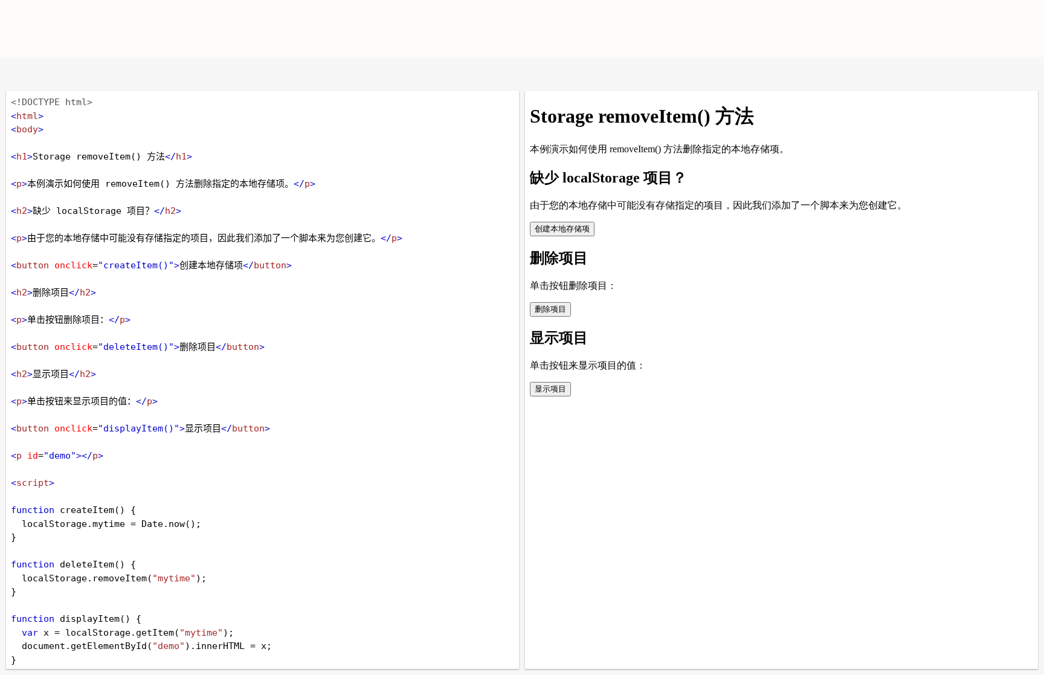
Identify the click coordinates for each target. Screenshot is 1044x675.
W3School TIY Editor (267, 28)
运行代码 (163, 73)
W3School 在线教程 (19, 73)
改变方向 (59, 73)
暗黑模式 (98, 73)
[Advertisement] (664, 27)
